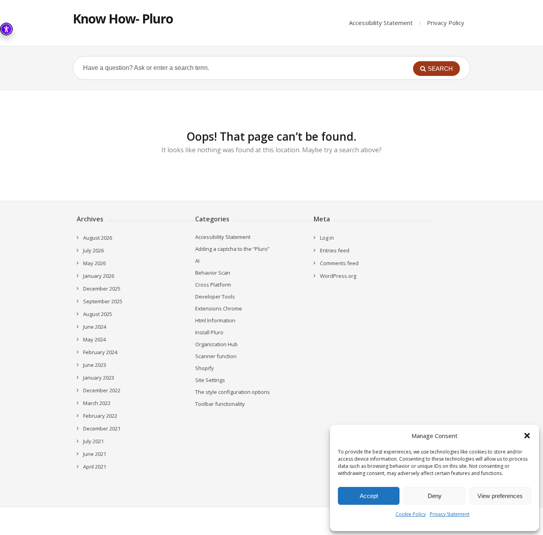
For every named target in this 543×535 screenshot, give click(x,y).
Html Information (215, 320)
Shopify (204, 368)
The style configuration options (232, 391)
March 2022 (97, 403)
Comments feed (339, 263)
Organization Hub (216, 344)
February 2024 (100, 352)
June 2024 (94, 326)
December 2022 (101, 390)
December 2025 (101, 288)
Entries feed (334, 250)
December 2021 (101, 428)
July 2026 (93, 250)
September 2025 (102, 301)
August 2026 (97, 237)
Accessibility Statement (381, 23)
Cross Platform (213, 284)
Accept (369, 495)
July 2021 (93, 441)
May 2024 (94, 339)
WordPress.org (338, 275)
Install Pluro (209, 332)
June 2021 (94, 453)
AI (197, 260)
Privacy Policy (445, 23)
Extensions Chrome (218, 308)
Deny (435, 495)
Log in (327, 237)
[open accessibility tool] (6, 29)
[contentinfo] (527, 436)
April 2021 (94, 466)
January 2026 (98, 275)
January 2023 (98, 377)
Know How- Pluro (123, 18)
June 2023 (94, 364)
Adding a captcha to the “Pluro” (232, 248)
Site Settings (210, 380)
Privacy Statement (449, 514)
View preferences (500, 495)
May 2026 (94, 263)
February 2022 (100, 415)
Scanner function (216, 356)
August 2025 (97, 314)
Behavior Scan (212, 272)
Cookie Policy (411, 514)
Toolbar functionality (220, 403)
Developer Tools (215, 296)
